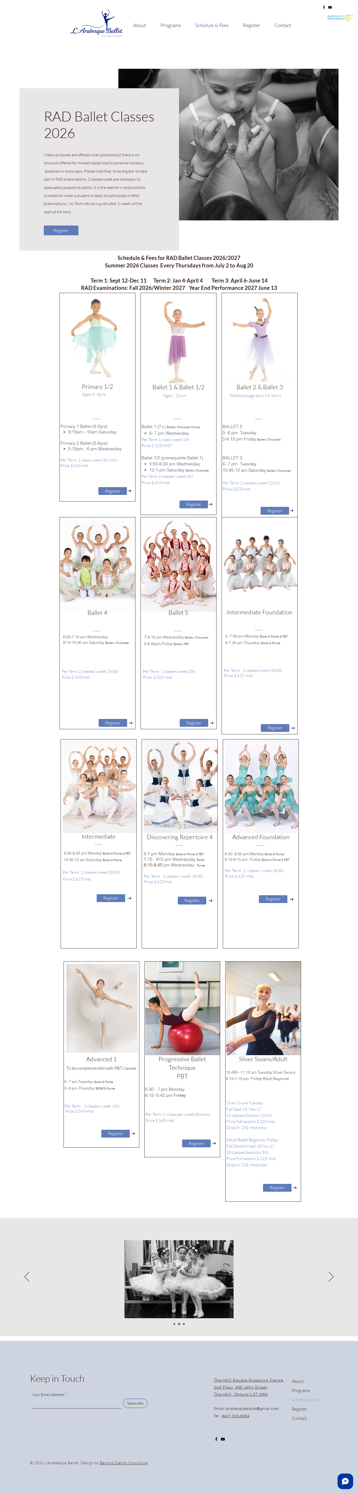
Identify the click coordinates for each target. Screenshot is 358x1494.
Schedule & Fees (306, 1399)
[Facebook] (324, 7)
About (297, 1381)
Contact (299, 1418)
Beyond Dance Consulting (124, 1462)
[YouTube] (222, 1439)
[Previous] (26, 1277)
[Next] (331, 1277)
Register (299, 1409)
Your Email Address (48, 1394)
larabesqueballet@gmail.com (252, 1408)
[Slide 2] (179, 1324)
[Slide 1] (174, 1324)
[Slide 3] (184, 1324)
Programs (301, 1390)
